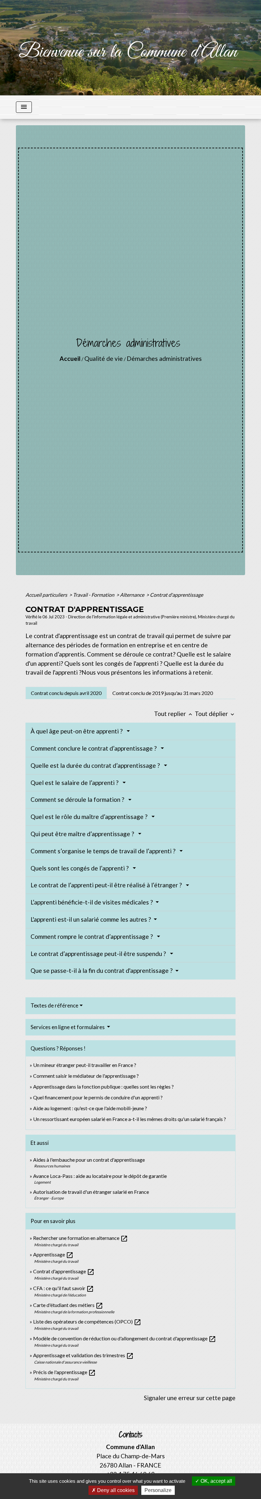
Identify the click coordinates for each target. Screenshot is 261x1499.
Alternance (132, 595)
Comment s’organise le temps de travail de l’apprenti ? (104, 851)
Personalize (158, 1490)
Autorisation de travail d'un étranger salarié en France (91, 1192)
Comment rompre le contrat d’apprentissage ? (93, 936)
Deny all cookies (115, 1490)
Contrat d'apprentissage (176, 595)
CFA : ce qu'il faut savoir (63, 1288)
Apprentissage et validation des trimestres (83, 1355)
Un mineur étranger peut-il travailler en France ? (84, 1065)
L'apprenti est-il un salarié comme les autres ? (91, 919)
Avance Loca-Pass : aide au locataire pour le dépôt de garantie (100, 1176)
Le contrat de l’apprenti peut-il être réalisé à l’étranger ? (107, 885)
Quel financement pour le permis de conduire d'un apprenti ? (98, 1097)
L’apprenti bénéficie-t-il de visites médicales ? (92, 902)
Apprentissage (53, 1254)
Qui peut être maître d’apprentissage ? (84, 833)
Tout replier (174, 713)
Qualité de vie (103, 358)
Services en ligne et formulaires (68, 1027)
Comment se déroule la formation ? (79, 799)
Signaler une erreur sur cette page (190, 1397)
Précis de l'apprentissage (64, 1372)
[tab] (66, 693)
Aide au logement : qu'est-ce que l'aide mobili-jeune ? (90, 1108)
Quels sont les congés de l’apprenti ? (81, 868)
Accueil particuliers (46, 595)
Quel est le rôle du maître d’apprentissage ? (90, 816)
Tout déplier (215, 713)
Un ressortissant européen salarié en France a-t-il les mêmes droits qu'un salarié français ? (129, 1119)
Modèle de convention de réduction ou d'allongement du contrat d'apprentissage (124, 1338)
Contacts (131, 1434)
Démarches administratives (164, 358)
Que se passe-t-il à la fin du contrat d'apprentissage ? (102, 970)
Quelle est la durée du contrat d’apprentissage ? (96, 765)
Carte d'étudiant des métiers (68, 1305)
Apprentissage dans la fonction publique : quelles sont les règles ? (103, 1086)
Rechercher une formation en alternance (80, 1238)
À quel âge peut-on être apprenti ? (78, 731)
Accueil (70, 358)
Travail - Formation (94, 595)
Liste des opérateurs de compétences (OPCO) (87, 1321)
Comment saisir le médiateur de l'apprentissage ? (86, 1076)
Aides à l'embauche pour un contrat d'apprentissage (89, 1160)
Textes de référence (54, 1005)
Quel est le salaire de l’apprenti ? (76, 782)
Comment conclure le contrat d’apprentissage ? (95, 748)
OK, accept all (215, 1481)
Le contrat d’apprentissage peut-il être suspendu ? (99, 953)
